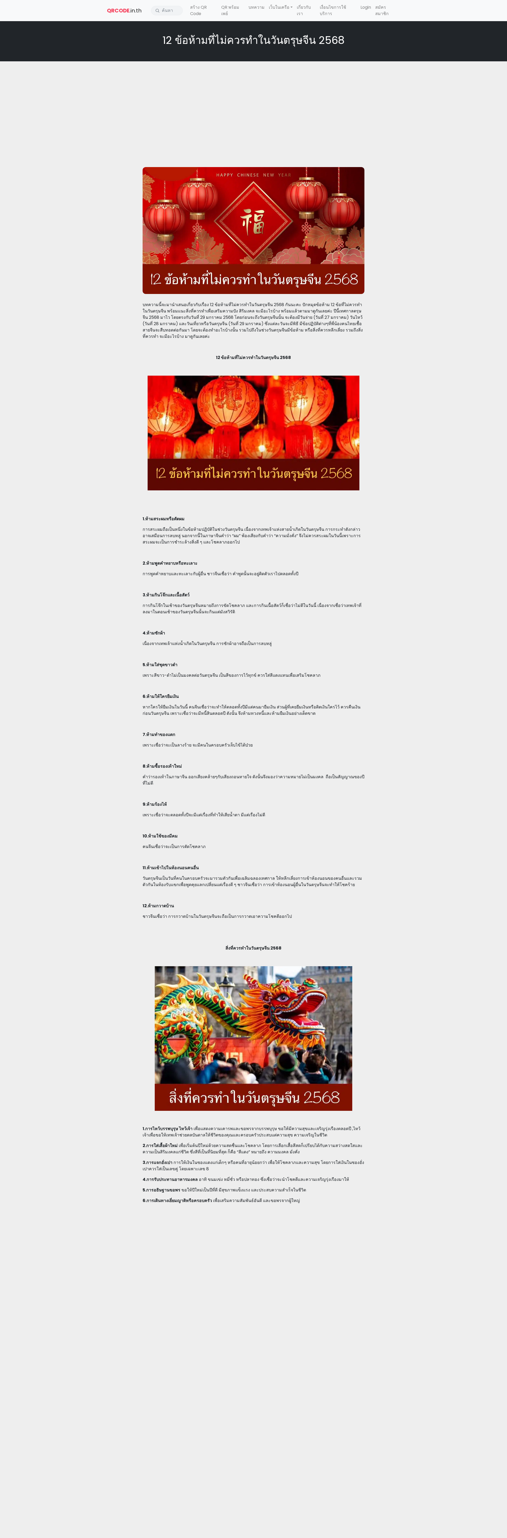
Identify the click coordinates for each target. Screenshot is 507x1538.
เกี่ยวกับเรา (304, 10)
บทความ (256, 7)
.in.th (124, 10)
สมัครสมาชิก (382, 10)
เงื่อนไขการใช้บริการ (333, 10)
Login (365, 7)
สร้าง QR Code (198, 10)
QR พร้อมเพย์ (230, 10)
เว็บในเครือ (279, 7)
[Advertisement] (253, 104)
